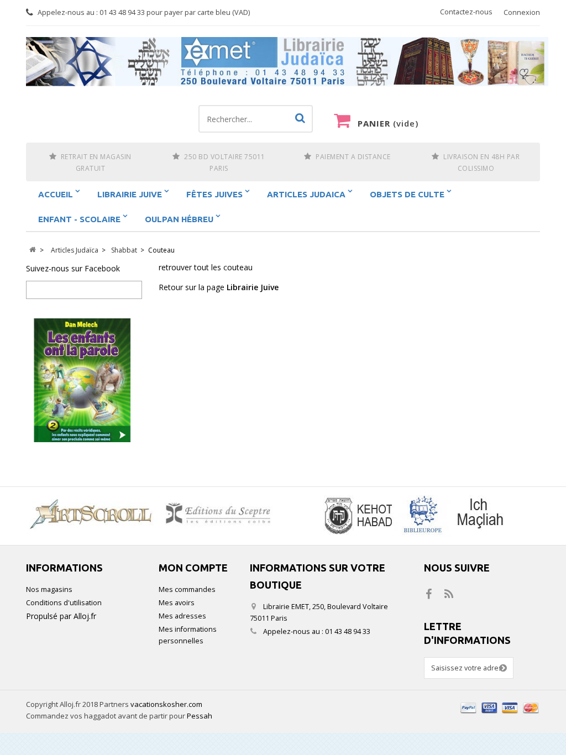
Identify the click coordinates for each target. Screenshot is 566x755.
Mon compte (193, 567)
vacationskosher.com (166, 704)
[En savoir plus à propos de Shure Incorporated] (411, 516)
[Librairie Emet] (287, 62)
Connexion (522, 12)
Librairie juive (129, 194)
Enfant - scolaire (79, 219)
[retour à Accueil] (32, 250)
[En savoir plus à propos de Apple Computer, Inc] (154, 513)
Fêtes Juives (214, 194)
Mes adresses (182, 616)
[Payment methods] (500, 714)
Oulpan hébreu (179, 219)
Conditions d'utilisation (64, 602)
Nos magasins (49, 589)
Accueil (55, 194)
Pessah (199, 716)
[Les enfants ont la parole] (84, 380)
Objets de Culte (407, 194)
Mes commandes (187, 589)
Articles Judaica (306, 194)
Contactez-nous (466, 12)
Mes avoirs (177, 602)
